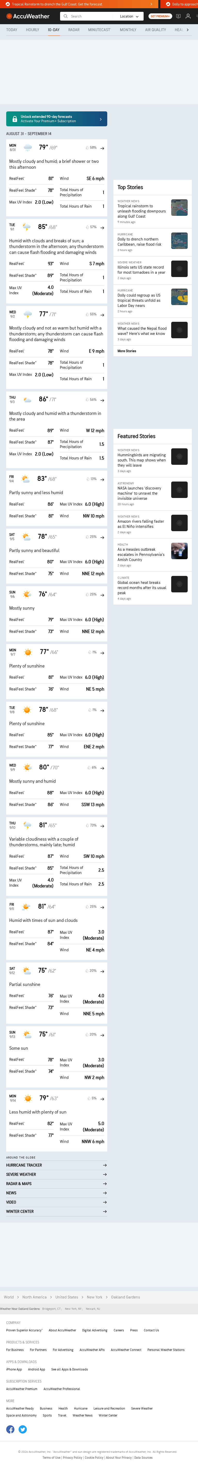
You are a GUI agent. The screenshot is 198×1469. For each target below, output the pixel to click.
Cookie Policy (94, 1458)
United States (66, 1297)
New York (94, 1297)
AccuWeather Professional (62, 1389)
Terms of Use (52, 1458)
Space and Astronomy (21, 1415)
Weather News (83, 1415)
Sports (47, 1415)
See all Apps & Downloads (69, 1369)
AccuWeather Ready (20, 1408)
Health (63, 1408)
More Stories (127, 351)
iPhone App (14, 1369)
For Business (15, 1350)
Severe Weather (142, 1408)
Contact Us (151, 1330)
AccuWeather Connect (126, 1350)
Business (46, 1408)
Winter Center (108, 1415)
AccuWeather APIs (92, 1350)
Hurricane (80, 1408)
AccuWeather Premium (21, 1389)
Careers (119, 1330)
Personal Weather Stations (166, 1350)
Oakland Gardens (125, 1297)
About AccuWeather (62, 1330)
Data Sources (143, 1458)
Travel (62, 1415)
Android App (36, 1369)
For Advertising (63, 1350)
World (9, 1297)
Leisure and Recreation (109, 1408)
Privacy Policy (73, 1458)
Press (134, 1330)
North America (34, 1297)
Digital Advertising (95, 1330)
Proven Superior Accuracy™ (24, 1330)
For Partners (38, 1350)
